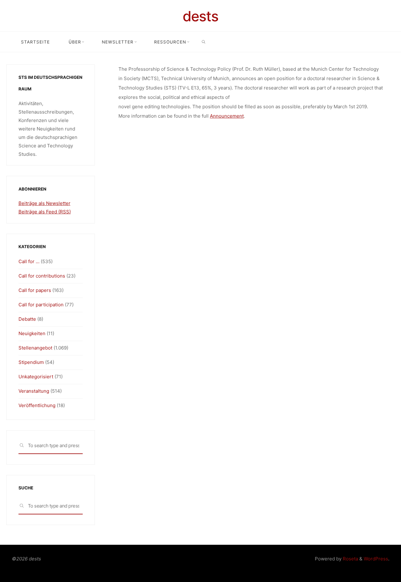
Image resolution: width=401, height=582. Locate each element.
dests (200, 16)
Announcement (227, 116)
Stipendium (31, 362)
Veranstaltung (33, 391)
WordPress (376, 559)
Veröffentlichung (36, 405)
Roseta (349, 559)
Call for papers (34, 290)
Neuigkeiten (31, 333)
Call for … (28, 261)
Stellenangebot (35, 348)
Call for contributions (41, 276)
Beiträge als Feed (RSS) (44, 212)
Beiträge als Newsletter (44, 203)
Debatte (27, 319)
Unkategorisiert (35, 377)
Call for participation (41, 305)
